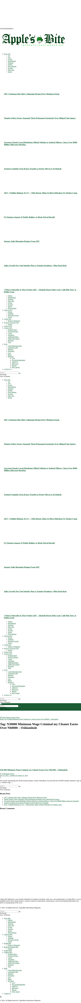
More (6, 344)
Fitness (10, 312)
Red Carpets (16, 367)
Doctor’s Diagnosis (14, 321)
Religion (10, 349)
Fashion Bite (8, 326)
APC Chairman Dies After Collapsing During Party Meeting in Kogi (31, 94)
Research (11, 340)
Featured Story (12, 330)
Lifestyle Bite (8, 310)
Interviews (15, 364)
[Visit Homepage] (34, 50)
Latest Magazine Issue (15, 346)
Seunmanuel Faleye (8, 774)
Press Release (12, 66)
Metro (10, 355)
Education (11, 351)
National (10, 63)
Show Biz (11, 70)
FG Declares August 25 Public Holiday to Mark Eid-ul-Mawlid (29, 217)
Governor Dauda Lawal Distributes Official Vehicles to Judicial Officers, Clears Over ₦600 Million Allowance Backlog (41, 801)
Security (10, 68)
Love (13, 358)
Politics (10, 65)
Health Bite (7, 319)
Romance (11, 356)
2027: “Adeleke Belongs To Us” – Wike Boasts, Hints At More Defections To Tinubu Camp (40, 193)
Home (2, 719)
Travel (10, 317)
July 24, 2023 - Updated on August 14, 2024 (14, 775)
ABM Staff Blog (13, 337)
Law (9, 353)
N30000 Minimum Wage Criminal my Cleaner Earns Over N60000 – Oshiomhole (32, 719)
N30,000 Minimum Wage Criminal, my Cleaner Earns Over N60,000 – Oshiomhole (33, 770)
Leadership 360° (13, 348)
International (12, 61)
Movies (14, 365)
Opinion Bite (8, 328)
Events (10, 59)
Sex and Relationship (18, 360)
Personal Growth (13, 315)
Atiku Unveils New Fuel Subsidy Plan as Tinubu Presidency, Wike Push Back (35, 266)
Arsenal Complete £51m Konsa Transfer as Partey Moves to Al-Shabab (33, 169)
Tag (5, 719)
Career (10, 333)
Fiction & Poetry (13, 331)
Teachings (11, 335)
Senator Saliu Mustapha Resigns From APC (22, 241)
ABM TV (15, 362)
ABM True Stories (13, 339)
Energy (10, 324)
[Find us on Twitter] (1, 997)
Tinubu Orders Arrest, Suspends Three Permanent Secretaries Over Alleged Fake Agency (40, 118)
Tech (9, 342)
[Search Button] (19, 706)
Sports (10, 72)
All (9, 56)
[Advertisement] (40, 14)
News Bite (7, 54)
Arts (9, 57)
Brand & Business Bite (11, 323)
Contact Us (7, 369)
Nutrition (11, 314)
